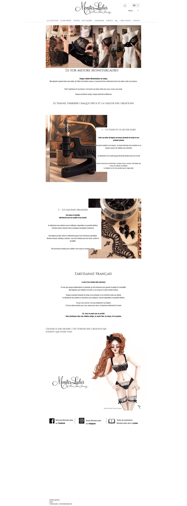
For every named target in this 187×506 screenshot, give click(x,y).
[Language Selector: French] (136, 5)
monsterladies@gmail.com (65, 504)
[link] (125, 5)
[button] (133, 10)
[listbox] (133, 10)
